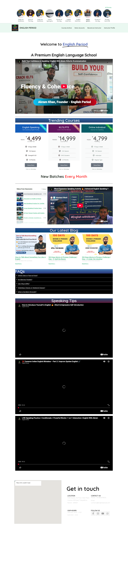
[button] (64, 276)
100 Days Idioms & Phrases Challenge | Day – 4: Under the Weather (96, 258)
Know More (30, 165)
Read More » (18, 263)
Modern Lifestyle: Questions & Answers (35, 218)
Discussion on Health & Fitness (32, 198)
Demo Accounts (80, 28)
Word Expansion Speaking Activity (34, 194)
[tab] (31, 194)
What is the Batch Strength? (27, 292)
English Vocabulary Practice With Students (36, 222)
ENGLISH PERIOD (28, 28)
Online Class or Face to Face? (28, 275)
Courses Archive (66, 28)
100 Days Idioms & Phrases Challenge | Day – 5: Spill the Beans (63, 258)
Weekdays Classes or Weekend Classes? (31, 288)
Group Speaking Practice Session (33, 208)
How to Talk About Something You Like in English (30, 258)
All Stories (108, 7)
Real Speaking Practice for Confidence (35, 203)
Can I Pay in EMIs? (24, 284)
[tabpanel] (80, 205)
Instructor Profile (109, 28)
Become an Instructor (94, 28)
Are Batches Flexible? (25, 280)
